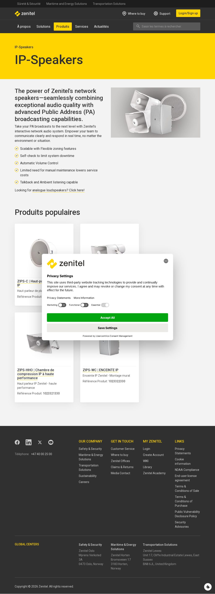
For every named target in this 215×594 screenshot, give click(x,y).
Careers (84, 482)
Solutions (43, 27)
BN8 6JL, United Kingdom (159, 564)
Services (81, 27)
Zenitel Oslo (86, 550)
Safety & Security (90, 448)
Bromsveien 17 (121, 559)
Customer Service (123, 448)
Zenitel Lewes (152, 550)
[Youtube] (50, 442)
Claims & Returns (122, 467)
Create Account (153, 455)
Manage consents (208, 587)
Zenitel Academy (154, 473)
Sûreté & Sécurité (29, 3)
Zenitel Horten (120, 555)
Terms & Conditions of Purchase (184, 501)
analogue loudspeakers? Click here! (58, 190)
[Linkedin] (28, 442)
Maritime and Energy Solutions (66, 3)
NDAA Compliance (187, 469)
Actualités (101, 27)
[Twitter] (39, 442)
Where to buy (119, 455)
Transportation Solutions (109, 3)
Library (147, 467)
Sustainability (88, 476)
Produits (62, 27)
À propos (24, 27)
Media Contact (120, 473)
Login (146, 448)
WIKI (145, 461)
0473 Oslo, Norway (91, 564)
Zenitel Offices (120, 461)
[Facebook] (17, 442)
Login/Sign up (188, 13)
